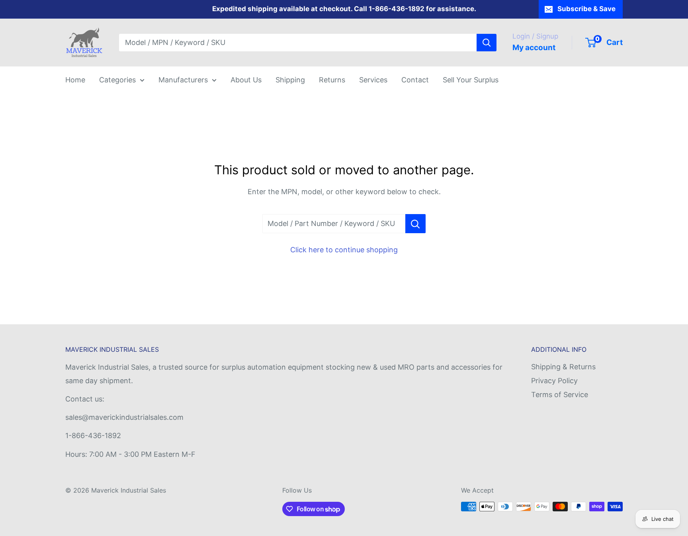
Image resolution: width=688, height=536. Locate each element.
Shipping (290, 80)
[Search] (486, 42)
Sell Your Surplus (470, 80)
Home (75, 80)
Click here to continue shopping (344, 250)
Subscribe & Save (586, 9)
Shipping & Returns (563, 367)
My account (533, 47)
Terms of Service (559, 394)
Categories (117, 80)
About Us (246, 80)
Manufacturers (183, 80)
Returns (332, 80)
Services (373, 80)
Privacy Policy (554, 380)
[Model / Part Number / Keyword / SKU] (415, 223)
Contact (415, 80)
